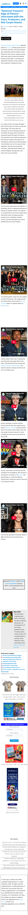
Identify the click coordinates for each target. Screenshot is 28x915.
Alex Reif (5, 26)
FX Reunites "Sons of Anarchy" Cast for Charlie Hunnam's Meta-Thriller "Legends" (14, 854)
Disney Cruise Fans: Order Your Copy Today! (14, 764)
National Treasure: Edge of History (10, 45)
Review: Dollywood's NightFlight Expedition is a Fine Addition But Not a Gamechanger (14, 861)
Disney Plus (16, 30)
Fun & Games (6, 6)
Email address (14, 733)
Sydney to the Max (4, 35)
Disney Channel (10, 30)
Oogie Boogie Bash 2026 (9, 663)
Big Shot (5, 30)
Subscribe (15, 3)
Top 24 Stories (21, 6)
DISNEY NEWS (5, 671)
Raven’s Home (5, 306)
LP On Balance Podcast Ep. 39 (11, 667)
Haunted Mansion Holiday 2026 (12, 657)
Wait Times (13, 6)
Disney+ (9, 47)
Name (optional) (14, 727)
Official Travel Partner (12, 812)
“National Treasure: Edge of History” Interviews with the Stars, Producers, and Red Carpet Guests (13, 16)
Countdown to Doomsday (10, 665)
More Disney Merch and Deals (14, 699)
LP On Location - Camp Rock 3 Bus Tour (14, 669)
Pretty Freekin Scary (16, 33)
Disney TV (21, 30)
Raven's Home (23, 33)
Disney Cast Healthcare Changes (12, 655)
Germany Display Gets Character (12, 659)
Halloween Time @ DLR (9, 661)
